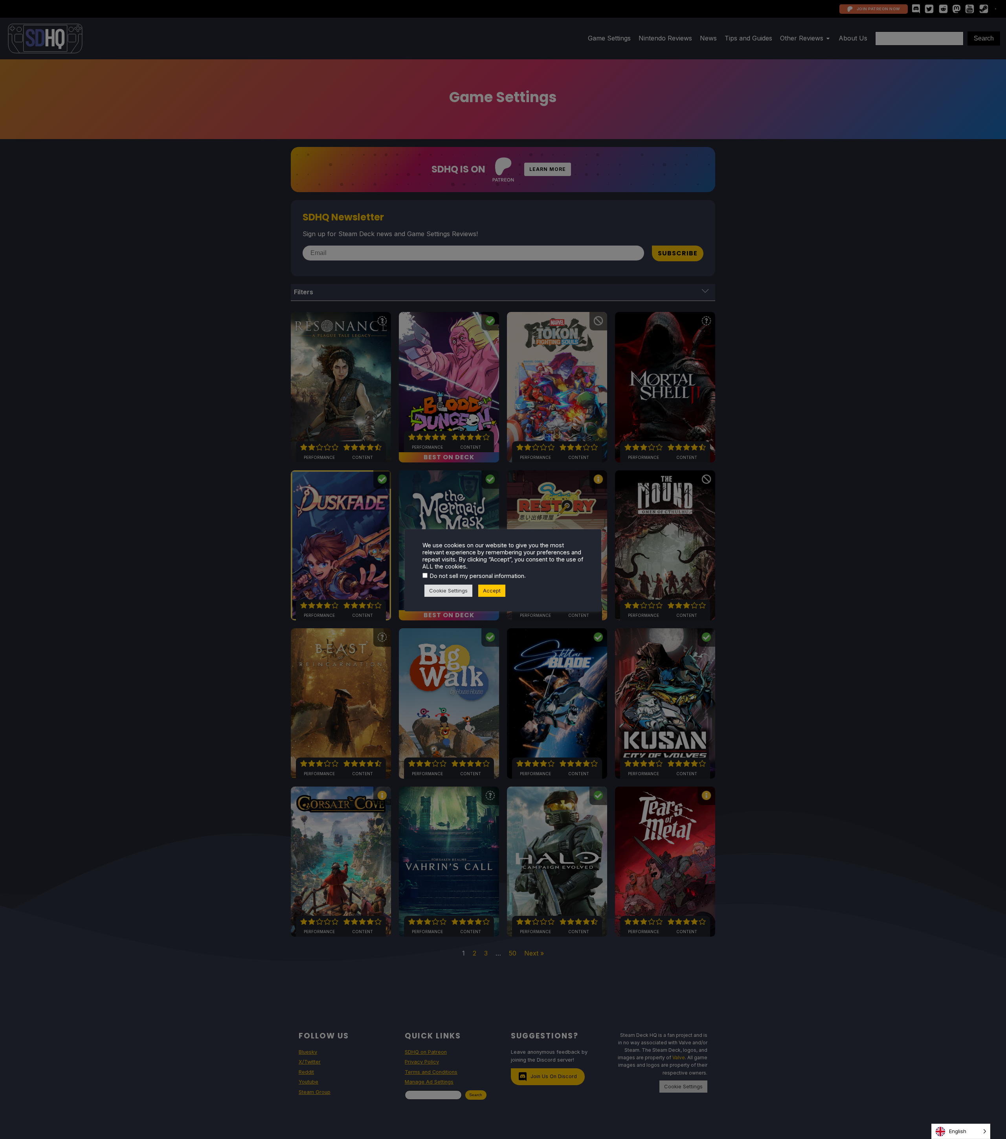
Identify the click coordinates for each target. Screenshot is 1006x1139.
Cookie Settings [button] (448, 590)
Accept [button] (492, 590)
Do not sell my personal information (477, 576)
